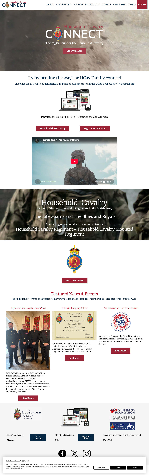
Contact (106, 4)
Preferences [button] (18, 469)
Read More (28, 398)
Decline (118, 467)
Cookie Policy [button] (60, 466)
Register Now (86, 437)
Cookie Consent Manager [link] (13, 461)
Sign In (132, 4)
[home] (14, 4)
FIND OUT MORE (74, 280)
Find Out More (74, 51)
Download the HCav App (52, 128)
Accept (135, 467)
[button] (50, 4)
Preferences (101, 467)
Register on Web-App (95, 128)
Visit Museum (37, 437)
